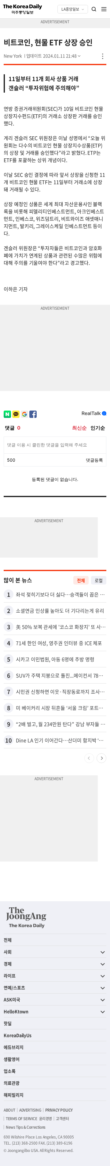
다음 (101, 758)
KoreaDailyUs (17, 1035)
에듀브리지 (14, 1047)
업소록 (10, 1071)
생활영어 (12, 1059)
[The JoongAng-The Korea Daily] (26, 917)
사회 (8, 952)
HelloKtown (16, 1011)
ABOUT (9, 1110)
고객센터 (62, 1118)
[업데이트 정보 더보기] (54, 55)
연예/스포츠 (14, 987)
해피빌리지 (14, 1095)
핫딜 (8, 1023)
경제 (8, 964)
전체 (81, 580)
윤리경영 (45, 1118)
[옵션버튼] (102, 56)
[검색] (94, 9)
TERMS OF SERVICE (21, 1118)
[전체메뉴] (104, 9)
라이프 (10, 975)
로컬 (99, 580)
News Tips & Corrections (26, 1127)
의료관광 (12, 1083)
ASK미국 (12, 999)
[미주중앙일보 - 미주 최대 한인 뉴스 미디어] (22, 9)
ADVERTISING (30, 1110)
